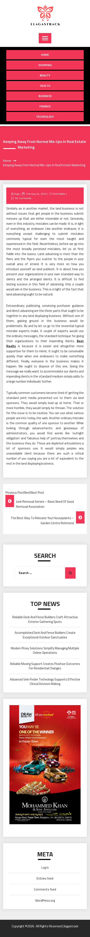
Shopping (45, 65)
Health (45, 85)
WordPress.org (45, 900)
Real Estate (59, 194)
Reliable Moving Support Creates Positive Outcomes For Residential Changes (45, 666)
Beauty (45, 75)
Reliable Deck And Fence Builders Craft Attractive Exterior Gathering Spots (45, 619)
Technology (45, 116)
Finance (45, 106)
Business (45, 96)
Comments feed (45, 889)
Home (45, 54)
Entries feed (45, 878)
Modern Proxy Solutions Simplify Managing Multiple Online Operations (45, 650)
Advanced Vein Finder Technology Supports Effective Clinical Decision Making (45, 681)
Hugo (17, 194)
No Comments (23, 198)
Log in (45, 867)
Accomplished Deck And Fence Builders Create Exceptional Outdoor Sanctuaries (45, 634)
